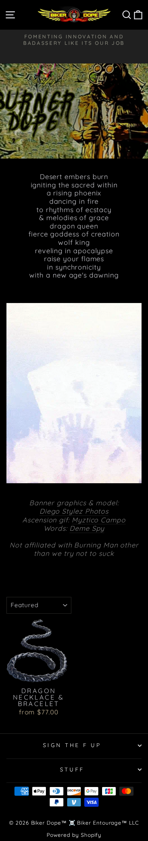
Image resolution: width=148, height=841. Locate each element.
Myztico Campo (99, 520)
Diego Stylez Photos (74, 511)
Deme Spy (86, 528)
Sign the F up (72, 745)
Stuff (72, 769)
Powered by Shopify (74, 834)
